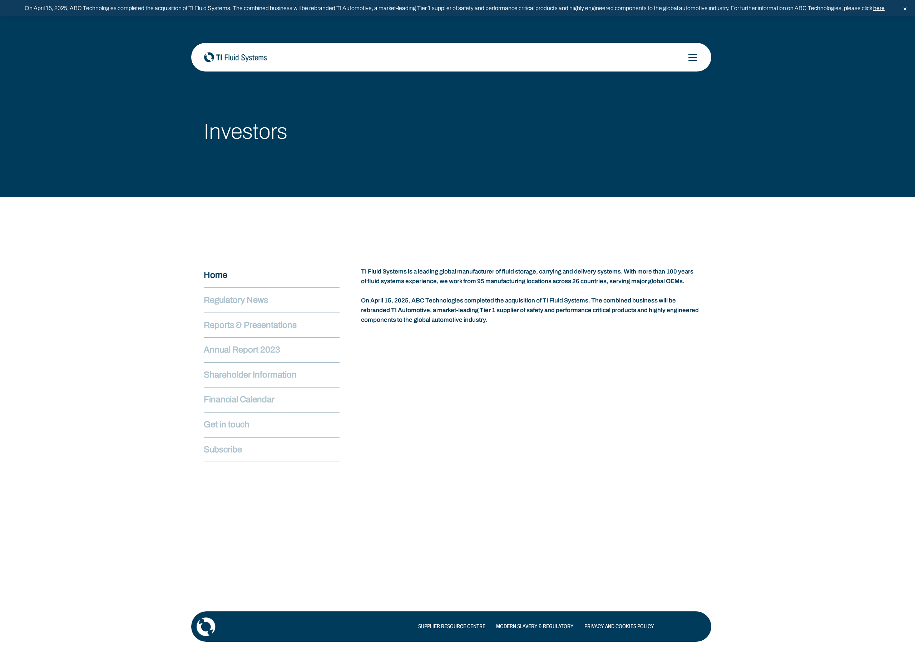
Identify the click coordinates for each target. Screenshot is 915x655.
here (879, 8)
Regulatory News (236, 300)
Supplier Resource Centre (451, 626)
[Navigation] (692, 57)
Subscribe (223, 449)
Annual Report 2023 (242, 349)
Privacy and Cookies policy (619, 626)
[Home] (275, 57)
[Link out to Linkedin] (700, 626)
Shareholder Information (250, 374)
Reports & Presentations (250, 325)
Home (215, 275)
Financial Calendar (239, 399)
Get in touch (226, 424)
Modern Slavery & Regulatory (535, 626)
